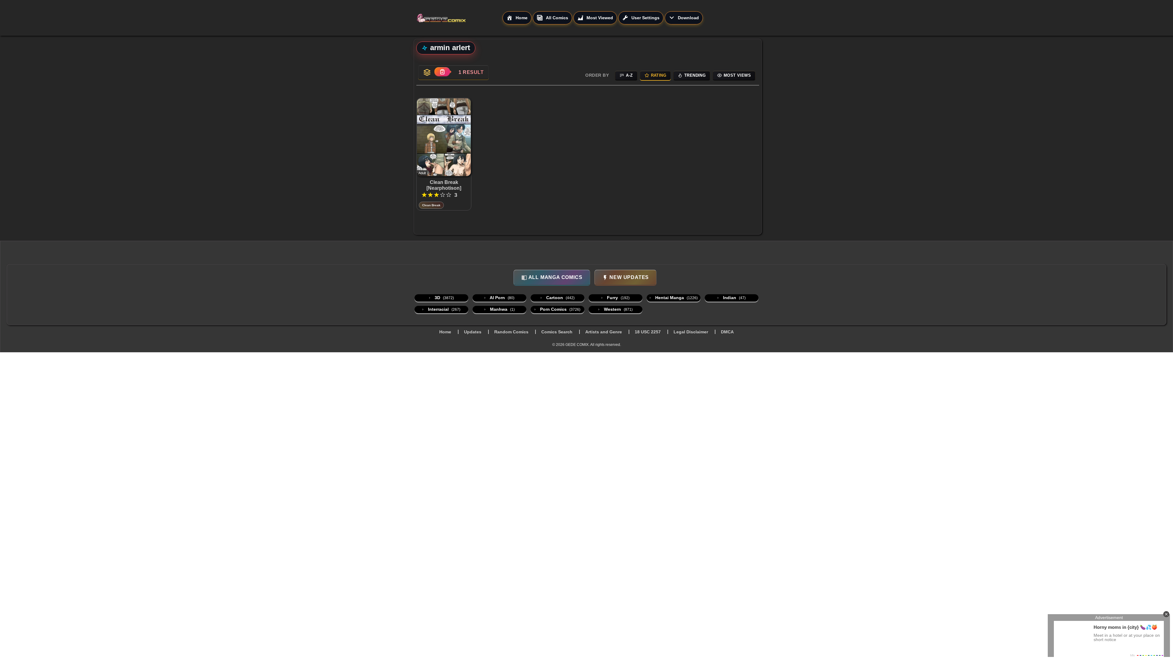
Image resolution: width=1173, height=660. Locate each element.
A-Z (629, 75)
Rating (658, 75)
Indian (734, 297)
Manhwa (502, 309)
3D (443, 297)
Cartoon (560, 297)
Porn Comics (559, 309)
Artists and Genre (603, 331)
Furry (618, 297)
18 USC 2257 (648, 331)
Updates (472, 331)
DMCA (727, 331)
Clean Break (431, 205)
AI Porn (501, 297)
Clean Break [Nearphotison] (443, 185)
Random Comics (511, 331)
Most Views (737, 75)
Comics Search (556, 331)
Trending (695, 75)
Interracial (443, 309)
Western (618, 309)
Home (445, 331)
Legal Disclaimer (691, 331)
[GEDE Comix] (459, 18)
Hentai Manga (676, 297)
